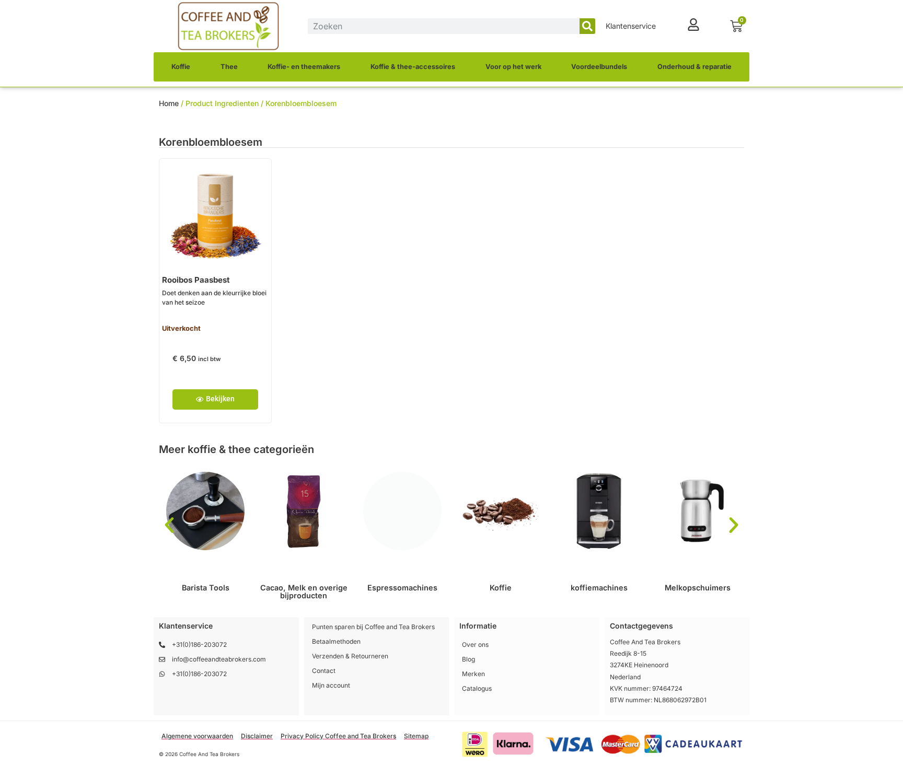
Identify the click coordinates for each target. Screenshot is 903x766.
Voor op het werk (513, 67)
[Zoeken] (587, 26)
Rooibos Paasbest (196, 280)
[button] (169, 525)
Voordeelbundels (599, 67)
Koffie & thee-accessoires (413, 67)
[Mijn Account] (693, 24)
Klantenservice (631, 25)
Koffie (180, 67)
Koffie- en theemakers (304, 67)
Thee (229, 67)
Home (169, 103)
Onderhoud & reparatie (694, 67)
